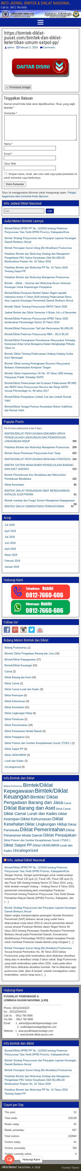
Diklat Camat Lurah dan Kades (22, 689)
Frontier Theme (70, 1167)
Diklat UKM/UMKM (15, 755)
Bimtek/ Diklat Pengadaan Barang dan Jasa (29, 653)
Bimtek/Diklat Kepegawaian (20, 659)
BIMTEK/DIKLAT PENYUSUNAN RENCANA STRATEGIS (38, 459)
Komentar (10, 113)
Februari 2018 (12, 560)
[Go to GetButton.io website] (9, 1167)
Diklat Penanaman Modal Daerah (23, 731)
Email (8, 153)
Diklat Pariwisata (14, 719)
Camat (8, 671)
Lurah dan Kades (14, 760)
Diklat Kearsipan (14, 695)
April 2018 (10, 548)
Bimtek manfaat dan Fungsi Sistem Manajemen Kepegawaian (40, 500)
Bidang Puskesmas (16, 647)
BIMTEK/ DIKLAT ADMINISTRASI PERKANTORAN (34, 506)
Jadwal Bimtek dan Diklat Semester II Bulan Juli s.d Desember (40, 312)
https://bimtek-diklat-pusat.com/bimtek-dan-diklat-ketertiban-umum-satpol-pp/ (33, 37)
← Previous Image (18, 87)
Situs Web (10, 163)
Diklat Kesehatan (14, 484)
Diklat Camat (12, 683)
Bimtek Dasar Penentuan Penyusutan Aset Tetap (32, 453)
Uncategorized (13, 766)
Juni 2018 (10, 542)
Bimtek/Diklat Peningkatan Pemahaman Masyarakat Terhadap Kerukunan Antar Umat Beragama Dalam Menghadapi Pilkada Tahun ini (40, 344)
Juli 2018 (10, 536)
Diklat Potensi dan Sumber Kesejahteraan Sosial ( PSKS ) (38, 743)
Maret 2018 (11, 554)
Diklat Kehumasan (15, 701)
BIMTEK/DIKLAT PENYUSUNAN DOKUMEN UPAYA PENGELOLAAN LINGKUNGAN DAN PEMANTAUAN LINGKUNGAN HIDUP (35, 437)
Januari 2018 (12, 566)
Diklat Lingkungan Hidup (18, 713)
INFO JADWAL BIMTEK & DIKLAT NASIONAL (35, 3)
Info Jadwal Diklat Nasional (26, 860)
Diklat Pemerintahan (16, 725)
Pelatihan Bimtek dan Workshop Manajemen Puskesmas (37, 277)
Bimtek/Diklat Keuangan (18, 665)
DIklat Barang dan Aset (18, 677)
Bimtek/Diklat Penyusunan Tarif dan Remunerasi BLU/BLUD (39, 328)
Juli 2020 (10, 524)
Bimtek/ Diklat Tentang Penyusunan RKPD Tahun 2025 (36, 306)
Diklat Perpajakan (15, 737)
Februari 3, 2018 (28, 47)
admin (10, 47)
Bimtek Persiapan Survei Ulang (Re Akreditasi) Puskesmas (38, 247)
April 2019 (10, 531)
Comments (49, 47)
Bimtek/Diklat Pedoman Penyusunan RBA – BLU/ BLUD (36, 334)
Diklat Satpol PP (14, 748)
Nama (8, 143)
